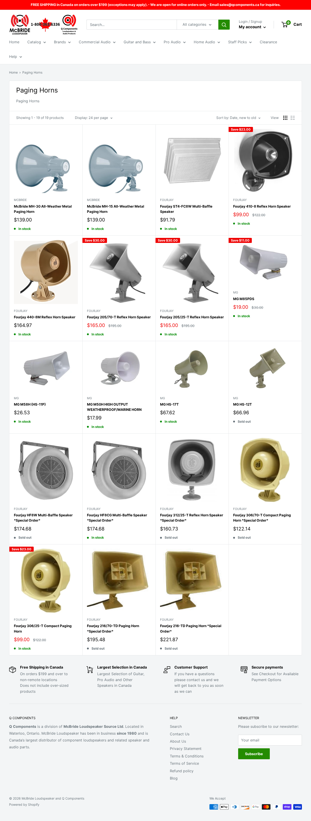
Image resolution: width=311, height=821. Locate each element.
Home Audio (204, 42)
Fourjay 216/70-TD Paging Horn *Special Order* (113, 628)
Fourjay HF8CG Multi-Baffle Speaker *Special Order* (117, 517)
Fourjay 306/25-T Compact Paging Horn (43, 628)
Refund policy (182, 771)
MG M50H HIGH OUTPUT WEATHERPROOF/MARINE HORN (114, 407)
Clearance (268, 42)
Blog (174, 778)
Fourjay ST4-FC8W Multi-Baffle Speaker (186, 209)
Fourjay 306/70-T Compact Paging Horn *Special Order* (262, 517)
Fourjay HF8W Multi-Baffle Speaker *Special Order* (43, 517)
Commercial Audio (95, 42)
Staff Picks (237, 42)
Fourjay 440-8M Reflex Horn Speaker (44, 317)
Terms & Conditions (187, 756)
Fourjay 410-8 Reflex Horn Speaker (262, 206)
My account (250, 27)
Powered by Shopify (24, 804)
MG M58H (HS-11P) (30, 404)
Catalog (34, 42)
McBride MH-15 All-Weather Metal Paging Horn (115, 209)
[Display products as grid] (285, 118)
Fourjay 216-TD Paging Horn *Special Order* (190, 628)
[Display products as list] (293, 118)
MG (235, 292)
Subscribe (254, 754)
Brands (60, 42)
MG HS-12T (242, 404)
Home (14, 42)
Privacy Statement (185, 748)
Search (176, 726)
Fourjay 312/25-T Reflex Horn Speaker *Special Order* (191, 517)
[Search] (224, 25)
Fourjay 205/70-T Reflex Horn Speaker (119, 317)
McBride (20, 200)
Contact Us (179, 734)
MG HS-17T (169, 404)
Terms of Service (184, 763)
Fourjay (167, 200)
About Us (178, 741)
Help (13, 56)
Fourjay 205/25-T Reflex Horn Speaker (192, 317)
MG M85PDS (243, 299)
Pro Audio (172, 42)
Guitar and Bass (137, 42)
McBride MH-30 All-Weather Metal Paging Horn (43, 209)
